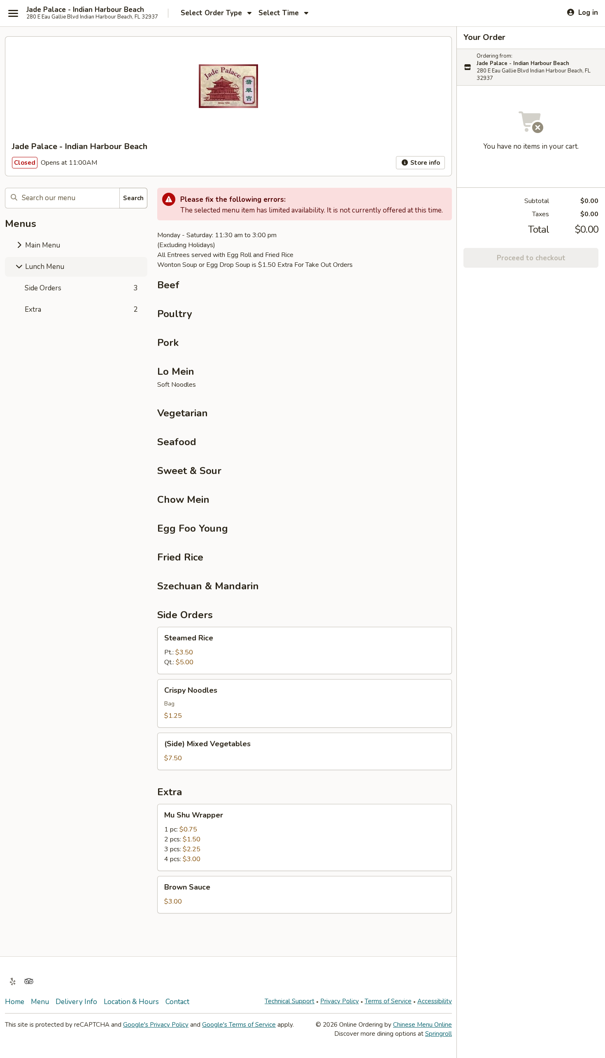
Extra (81, 309)
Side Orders (81, 288)
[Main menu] (13, 13)
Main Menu (41, 245)
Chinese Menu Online (422, 1025)
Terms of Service (388, 1001)
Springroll (438, 1034)
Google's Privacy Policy (155, 1025)
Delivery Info (76, 1002)
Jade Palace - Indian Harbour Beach (85, 10)
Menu (40, 1002)
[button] (304, 650)
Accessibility (434, 1001)
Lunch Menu (43, 266)
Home (14, 1002)
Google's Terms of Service (239, 1025)
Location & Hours (131, 1002)
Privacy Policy (339, 1001)
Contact (177, 1002)
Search (133, 198)
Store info (424, 163)
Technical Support (289, 1001)
